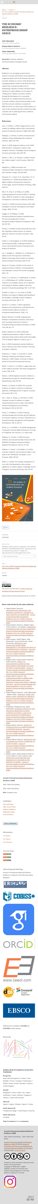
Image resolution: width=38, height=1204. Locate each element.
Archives (11, 10)
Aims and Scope (8, 804)
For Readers (6, 836)
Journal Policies (8, 814)
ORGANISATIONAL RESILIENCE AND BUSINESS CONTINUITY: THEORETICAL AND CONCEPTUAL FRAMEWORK (20, 612)
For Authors (6, 839)
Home (4, 10)
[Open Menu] (2, 2)
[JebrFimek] (10, 1187)
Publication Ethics (9, 812)
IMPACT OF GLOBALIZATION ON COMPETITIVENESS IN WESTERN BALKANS (20, 727)
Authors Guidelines (9, 809)
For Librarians (7, 842)
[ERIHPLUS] (15, 888)
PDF (6, 527)
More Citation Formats (10, 556)
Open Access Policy (9, 807)
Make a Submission (10, 823)
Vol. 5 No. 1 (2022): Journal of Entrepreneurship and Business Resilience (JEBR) (18, 13)
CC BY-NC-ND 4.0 (20, 1150)
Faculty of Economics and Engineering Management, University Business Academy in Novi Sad (18, 1146)
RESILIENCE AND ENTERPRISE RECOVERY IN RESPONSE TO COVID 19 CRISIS (21, 741)
